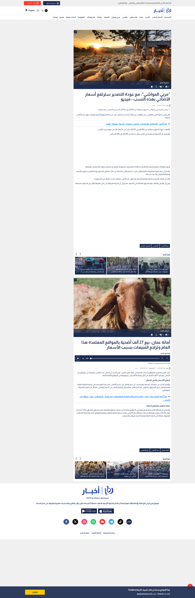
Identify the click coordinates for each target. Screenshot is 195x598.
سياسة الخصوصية (143, 594)
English (31, 10)
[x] (75, 522)
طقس (125, 17)
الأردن (147, 17)
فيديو (62, 17)
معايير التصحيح (84, 533)
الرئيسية (167, 17)
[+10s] (167, 358)
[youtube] (102, 522)
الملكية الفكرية (96, 533)
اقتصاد (106, 17)
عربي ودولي (115, 17)
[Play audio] (78, 358)
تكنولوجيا (81, 17)
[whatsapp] (93, 522)
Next (76, 254)
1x (83, 358)
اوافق (35, 592)
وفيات (55, 17)
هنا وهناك (91, 17)
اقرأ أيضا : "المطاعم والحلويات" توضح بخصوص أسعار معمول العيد (136, 124)
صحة (141, 17)
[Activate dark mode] (45, 10)
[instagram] (84, 522)
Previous (80, 254)
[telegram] (111, 522)
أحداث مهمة (71, 17)
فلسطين (133, 17)
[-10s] (162, 358)
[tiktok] (120, 522)
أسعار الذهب (157, 17)
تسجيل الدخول (51, 3)
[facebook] (66, 522)
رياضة (99, 17)
